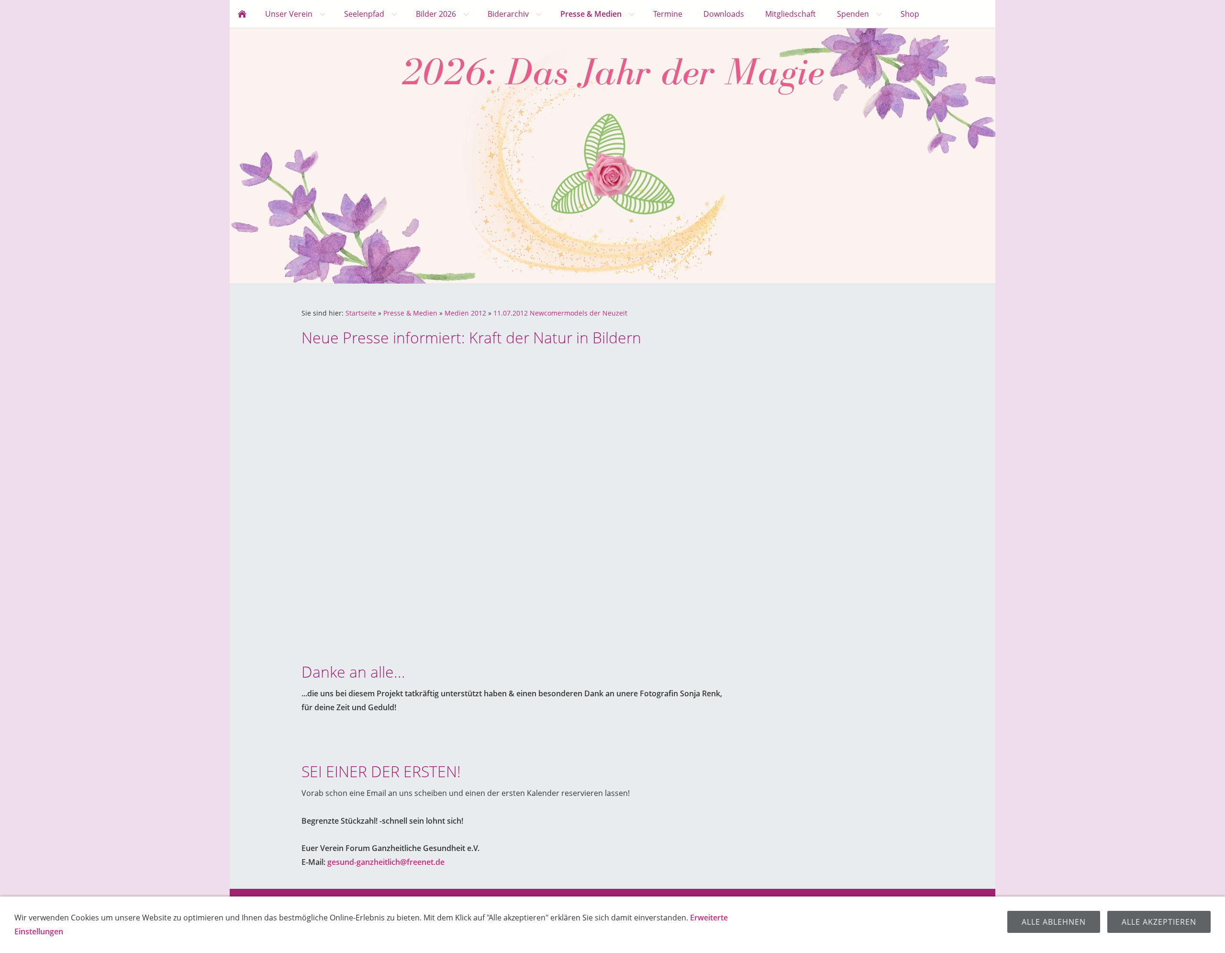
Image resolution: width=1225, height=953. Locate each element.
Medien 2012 (465, 313)
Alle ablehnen (1054, 922)
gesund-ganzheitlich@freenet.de (386, 862)
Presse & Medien (410, 313)
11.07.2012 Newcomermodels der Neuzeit (560, 313)
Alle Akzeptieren (1159, 922)
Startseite (360, 313)
